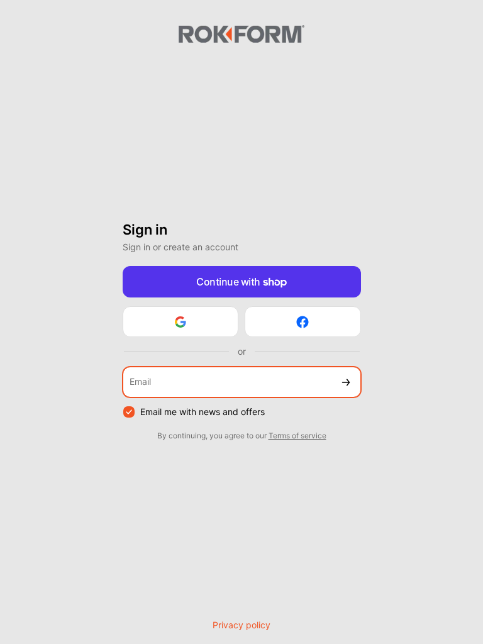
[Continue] (346, 382)
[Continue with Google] (181, 321)
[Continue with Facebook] (303, 321)
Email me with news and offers (202, 411)
